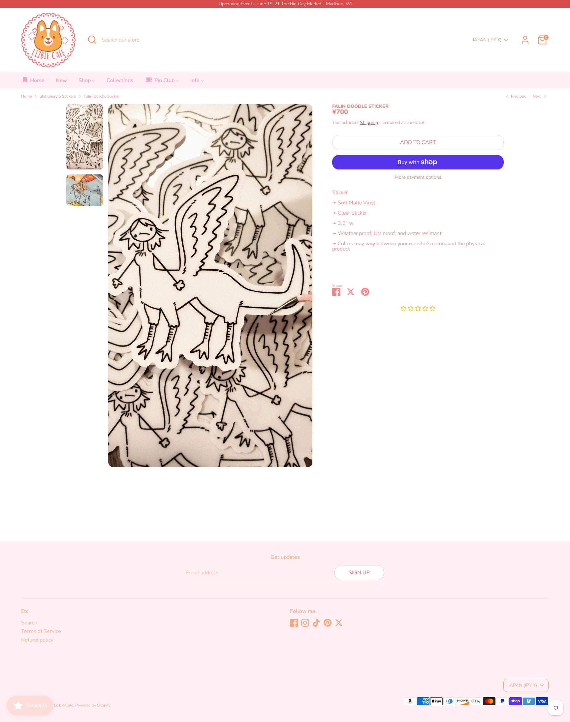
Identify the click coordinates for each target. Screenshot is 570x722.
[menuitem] (33, 82)
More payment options (418, 177)
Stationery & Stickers (58, 96)
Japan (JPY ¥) (487, 40)
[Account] (525, 39)
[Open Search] (92, 39)
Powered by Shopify (93, 705)
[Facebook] (294, 623)
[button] (417, 309)
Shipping (369, 122)
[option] (210, 288)
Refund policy (37, 640)
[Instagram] (305, 623)
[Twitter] (339, 623)
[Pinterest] (328, 623)
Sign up (359, 572)
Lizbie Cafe (63, 705)
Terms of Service (41, 631)
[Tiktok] (316, 623)
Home (26, 96)
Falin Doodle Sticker (101, 96)
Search (29, 622)
